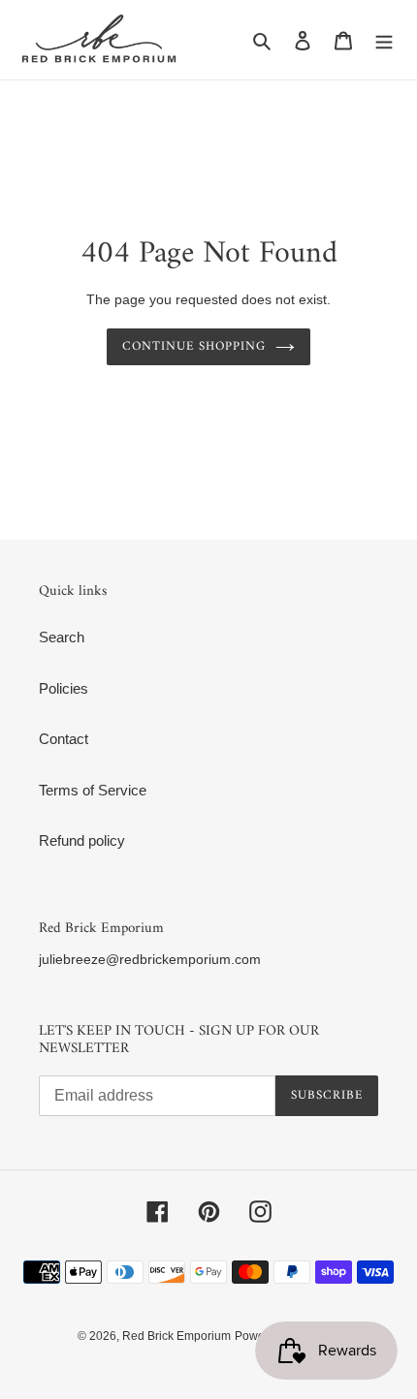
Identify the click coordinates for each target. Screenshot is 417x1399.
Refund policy (82, 840)
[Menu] (384, 40)
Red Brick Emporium (176, 1336)
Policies (63, 688)
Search (61, 637)
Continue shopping (194, 346)
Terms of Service (92, 790)
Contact (63, 739)
